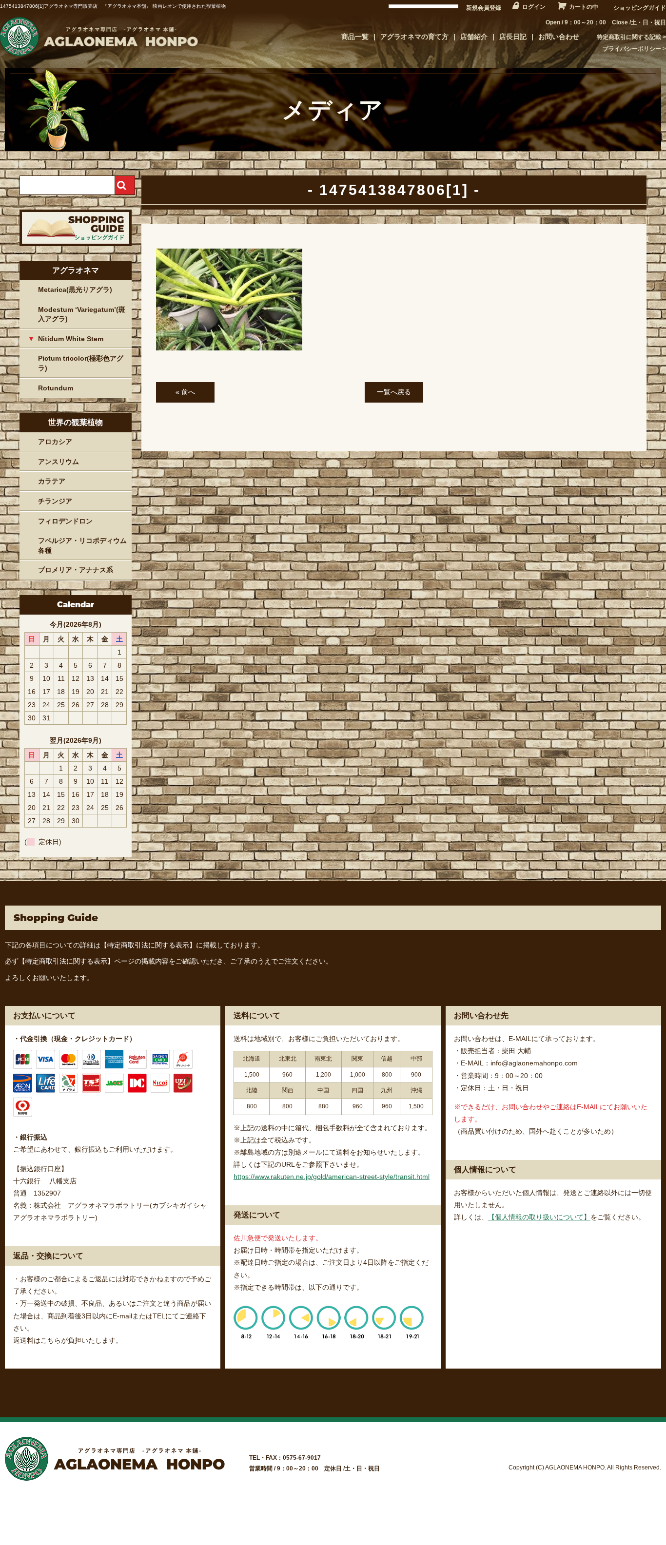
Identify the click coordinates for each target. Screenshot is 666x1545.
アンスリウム (58, 461)
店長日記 (513, 36)
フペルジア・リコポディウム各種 (82, 545)
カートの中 (583, 6)
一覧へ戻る (394, 392)
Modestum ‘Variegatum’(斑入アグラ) (81, 314)
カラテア (51, 481)
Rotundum (55, 388)
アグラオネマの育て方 (414, 36)
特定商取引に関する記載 (629, 37)
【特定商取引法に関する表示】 (148, 945)
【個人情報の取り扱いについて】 (539, 1217)
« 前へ (185, 392)
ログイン (534, 6)
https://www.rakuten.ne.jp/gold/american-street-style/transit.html (332, 1176)
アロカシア (55, 441)
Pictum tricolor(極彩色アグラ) (80, 363)
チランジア (55, 501)
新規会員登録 (483, 7)
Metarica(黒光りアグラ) (75, 289)
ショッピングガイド (639, 7)
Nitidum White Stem (70, 339)
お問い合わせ (558, 36)
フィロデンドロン (65, 521)
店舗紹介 (474, 36)
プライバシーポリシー (632, 48)
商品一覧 (355, 36)
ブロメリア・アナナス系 (75, 570)
